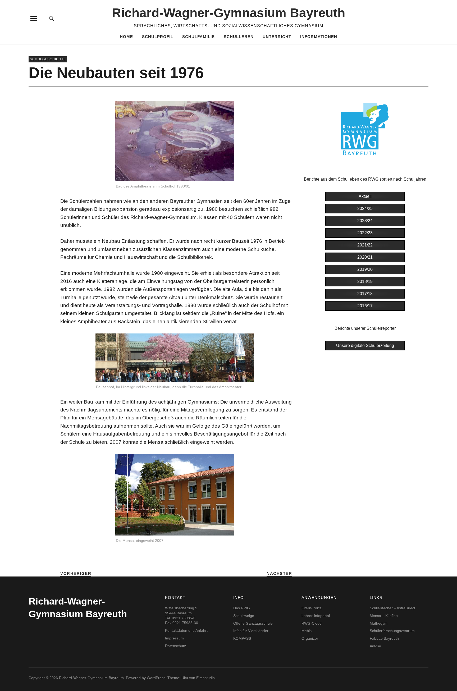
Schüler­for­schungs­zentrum (392, 631)
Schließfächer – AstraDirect (392, 608)
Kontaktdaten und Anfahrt (186, 630)
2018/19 (365, 281)
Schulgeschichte (48, 59)
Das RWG (241, 608)
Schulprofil (157, 36)
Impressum (174, 638)
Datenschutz (175, 646)
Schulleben (239, 36)
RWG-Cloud (311, 623)
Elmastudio (205, 678)
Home (126, 36)
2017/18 (365, 293)
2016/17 (365, 306)
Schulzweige (243, 616)
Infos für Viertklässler (250, 631)
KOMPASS (242, 638)
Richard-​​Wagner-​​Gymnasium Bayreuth (228, 13)
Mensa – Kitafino (384, 616)
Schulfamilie (198, 36)
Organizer (309, 638)
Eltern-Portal (311, 608)
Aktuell (365, 196)
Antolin (375, 646)
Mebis (306, 631)
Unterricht (277, 36)
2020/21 (365, 257)
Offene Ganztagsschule (253, 623)
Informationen (318, 36)
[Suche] (51, 18)
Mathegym (378, 623)
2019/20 (365, 269)
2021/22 (365, 245)
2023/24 (365, 220)
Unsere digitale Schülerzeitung (365, 345)
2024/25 (365, 208)
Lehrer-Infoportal (315, 616)
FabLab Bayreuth (384, 638)
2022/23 (365, 233)
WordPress (156, 678)
